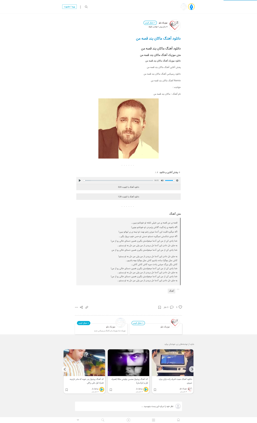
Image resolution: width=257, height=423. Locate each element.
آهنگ (171, 291)
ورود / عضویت (69, 6)
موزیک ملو (163, 23)
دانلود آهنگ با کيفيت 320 (128, 187)
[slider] (118, 180)
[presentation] (65, 369)
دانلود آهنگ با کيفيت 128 (128, 197)
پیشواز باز (139, 388)
